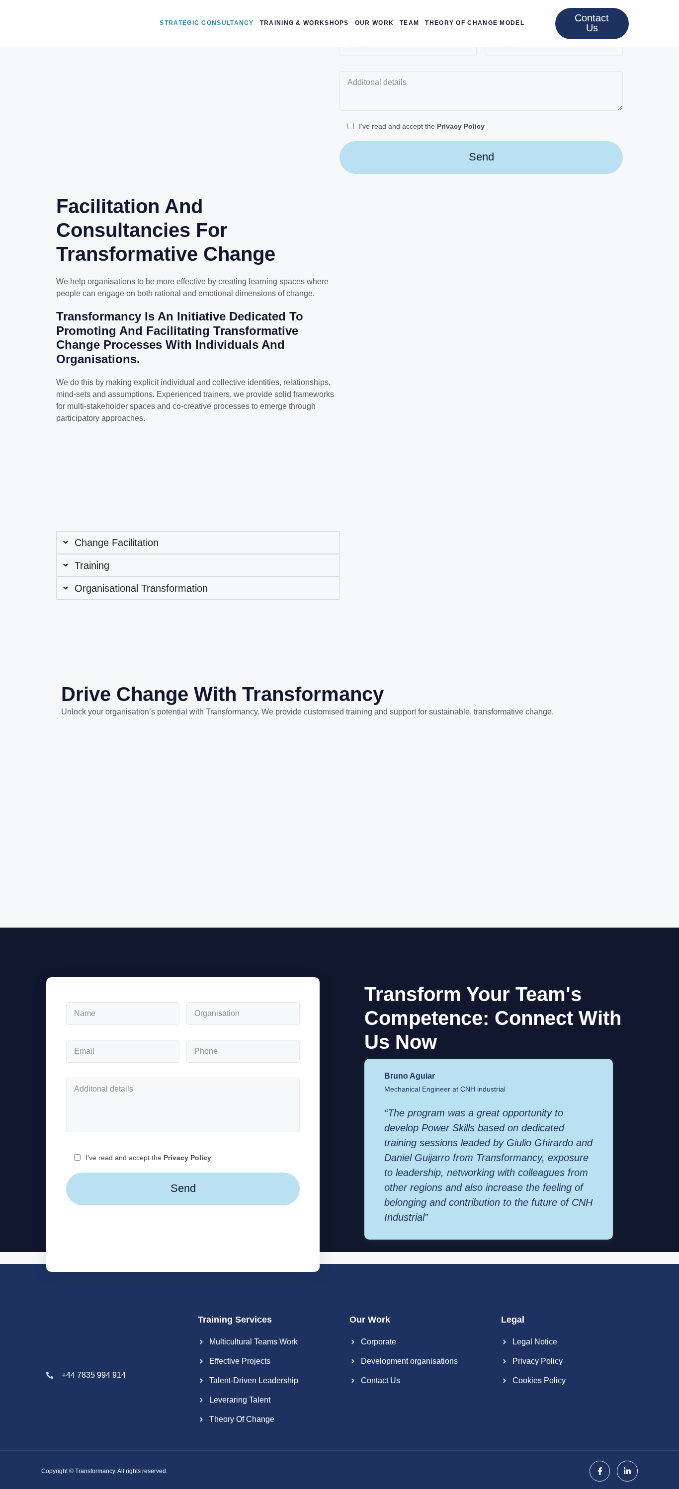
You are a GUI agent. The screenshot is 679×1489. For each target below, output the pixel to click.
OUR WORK (374, 22)
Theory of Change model (474, 22)
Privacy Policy (461, 126)
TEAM (409, 22)
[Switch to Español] (538, 23)
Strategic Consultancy (207, 22)
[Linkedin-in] (627, 1471)
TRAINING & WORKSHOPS (304, 22)
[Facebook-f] (600, 1471)
